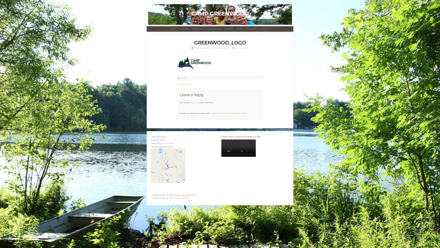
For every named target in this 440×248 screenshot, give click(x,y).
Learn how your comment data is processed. (229, 113)
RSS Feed (186, 198)
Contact (184, 29)
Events (239, 29)
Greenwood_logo (185, 84)
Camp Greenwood (220, 13)
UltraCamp (264, 29)
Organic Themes (175, 198)
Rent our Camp (214, 29)
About (174, 29)
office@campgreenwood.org (162, 147)
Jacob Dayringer (224, 48)
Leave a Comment (242, 48)
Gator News (251, 29)
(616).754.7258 (168, 143)
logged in (193, 103)
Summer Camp (197, 29)
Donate (228, 29)
